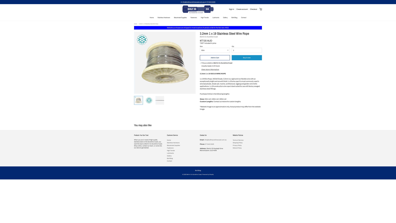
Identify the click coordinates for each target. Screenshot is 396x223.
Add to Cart (215, 58)
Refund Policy (237, 148)
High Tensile (205, 17)
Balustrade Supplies (180, 17)
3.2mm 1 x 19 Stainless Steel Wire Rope (148, 23)
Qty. (233, 46)
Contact (243, 17)
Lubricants (216, 17)
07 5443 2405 (210, 2)
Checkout (253, 9)
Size (201, 46)
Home (152, 17)
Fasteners (194, 17)
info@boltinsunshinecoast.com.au (193, 2)
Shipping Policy (238, 143)
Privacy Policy (237, 145)
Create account (242, 9)
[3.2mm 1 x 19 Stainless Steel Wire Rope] (138, 100)
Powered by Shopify (207, 174)
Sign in (231, 9)
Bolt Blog (234, 17)
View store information (210, 69)
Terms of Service (238, 140)
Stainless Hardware (164, 17)
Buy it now (247, 58)
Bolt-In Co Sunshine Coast (209, 37)
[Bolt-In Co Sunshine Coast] (198, 9)
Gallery (225, 17)
